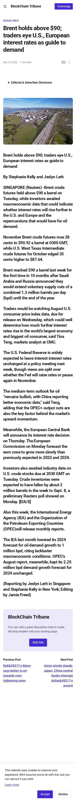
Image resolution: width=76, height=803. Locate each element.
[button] (5, 6)
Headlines (11, 20)
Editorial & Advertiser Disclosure (31, 82)
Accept (45, 794)
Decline (63, 794)
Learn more (12, 785)
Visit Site (38, 642)
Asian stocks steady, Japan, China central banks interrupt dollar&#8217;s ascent (58, 675)
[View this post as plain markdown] (63, 62)
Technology (63, 6)
